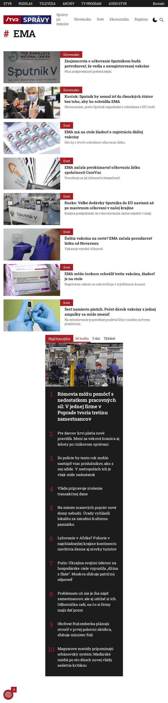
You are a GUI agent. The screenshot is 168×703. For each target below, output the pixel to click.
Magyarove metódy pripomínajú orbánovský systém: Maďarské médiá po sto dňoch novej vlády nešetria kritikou (86, 657)
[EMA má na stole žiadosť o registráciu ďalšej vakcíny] (32, 138)
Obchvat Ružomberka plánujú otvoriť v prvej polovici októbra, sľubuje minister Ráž (85, 629)
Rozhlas (25, 4)
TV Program (91, 4)
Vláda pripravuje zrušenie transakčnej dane (80, 491)
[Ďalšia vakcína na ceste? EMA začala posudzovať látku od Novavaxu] (32, 244)
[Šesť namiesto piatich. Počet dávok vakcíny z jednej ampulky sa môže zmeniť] (32, 315)
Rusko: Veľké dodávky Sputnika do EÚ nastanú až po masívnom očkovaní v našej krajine (109, 205)
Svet (100, 19)
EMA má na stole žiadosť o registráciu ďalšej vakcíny (104, 134)
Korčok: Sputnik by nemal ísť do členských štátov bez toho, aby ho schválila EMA (109, 99)
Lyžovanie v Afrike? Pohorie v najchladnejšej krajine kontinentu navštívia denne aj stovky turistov (87, 543)
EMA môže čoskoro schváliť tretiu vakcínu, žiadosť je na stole (110, 276)
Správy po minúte (62, 19)
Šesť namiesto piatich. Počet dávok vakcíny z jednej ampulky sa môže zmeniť (110, 312)
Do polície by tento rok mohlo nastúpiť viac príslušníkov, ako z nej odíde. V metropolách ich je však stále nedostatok (86, 466)
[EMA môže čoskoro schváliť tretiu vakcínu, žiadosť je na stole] (32, 280)
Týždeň (109, 338)
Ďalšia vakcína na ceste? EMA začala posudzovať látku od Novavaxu (108, 241)
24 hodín (82, 338)
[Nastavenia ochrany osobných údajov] (8, 695)
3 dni (96, 338)
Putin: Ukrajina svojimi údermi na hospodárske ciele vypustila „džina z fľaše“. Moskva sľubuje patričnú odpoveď (88, 571)
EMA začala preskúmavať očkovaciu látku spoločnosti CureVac (102, 170)
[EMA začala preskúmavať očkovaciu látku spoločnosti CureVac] (32, 174)
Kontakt (158, 4)
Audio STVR (117, 4)
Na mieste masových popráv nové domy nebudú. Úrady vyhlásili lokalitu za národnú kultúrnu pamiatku (87, 516)
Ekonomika (119, 19)
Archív (68, 4)
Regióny (141, 19)
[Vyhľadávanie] (161, 19)
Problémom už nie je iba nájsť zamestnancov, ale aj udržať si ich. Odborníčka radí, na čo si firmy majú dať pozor (87, 602)
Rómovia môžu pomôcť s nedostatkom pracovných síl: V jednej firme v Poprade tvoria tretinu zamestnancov (87, 406)
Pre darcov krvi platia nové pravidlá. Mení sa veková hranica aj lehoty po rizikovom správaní (88, 439)
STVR (8, 4)
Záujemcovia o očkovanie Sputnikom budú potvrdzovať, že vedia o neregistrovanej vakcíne (107, 63)
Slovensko (82, 19)
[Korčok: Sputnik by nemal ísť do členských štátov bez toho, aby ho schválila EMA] (32, 103)
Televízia (47, 4)
